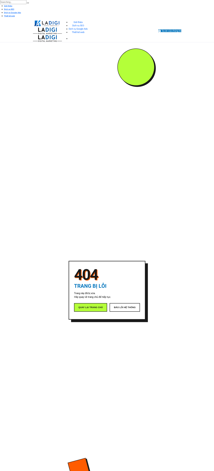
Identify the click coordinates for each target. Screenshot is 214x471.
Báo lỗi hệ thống (125, 307)
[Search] (28, 2)
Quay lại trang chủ (90, 307)
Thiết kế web (9, 16)
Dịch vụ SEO (9, 9)
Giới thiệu (8, 6)
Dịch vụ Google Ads (12, 13)
